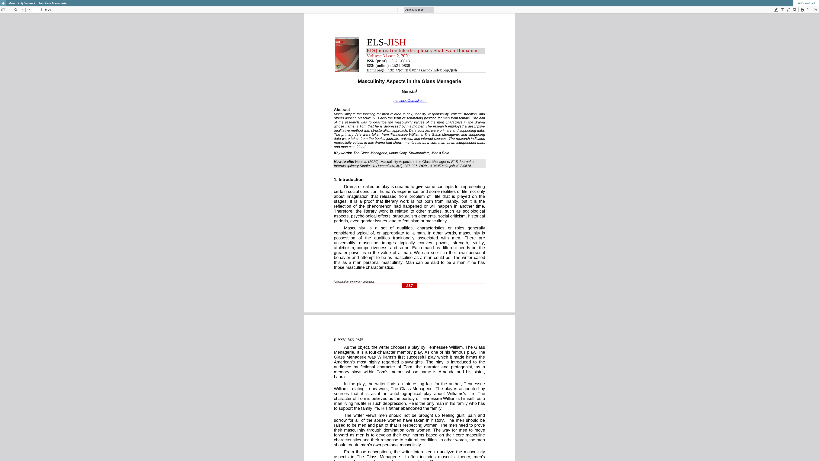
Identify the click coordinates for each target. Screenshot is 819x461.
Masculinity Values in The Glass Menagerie (38, 3)
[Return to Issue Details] (3, 3)
